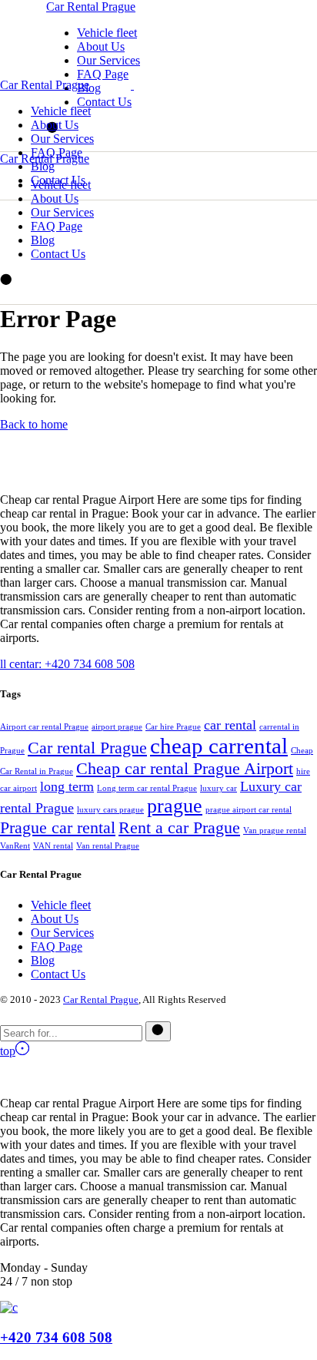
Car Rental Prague (90, 6)
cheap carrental (219, 745)
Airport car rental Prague (44, 727)
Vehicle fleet (61, 905)
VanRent (15, 846)
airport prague (117, 727)
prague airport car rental (248, 810)
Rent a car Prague (179, 827)
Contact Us (58, 974)
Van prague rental (274, 830)
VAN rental (53, 846)
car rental (230, 725)
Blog (43, 960)
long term (67, 786)
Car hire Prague (173, 727)
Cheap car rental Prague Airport (184, 768)
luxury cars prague (110, 810)
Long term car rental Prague (147, 788)
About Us (54, 918)
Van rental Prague (107, 846)
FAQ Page (56, 946)
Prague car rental (57, 827)
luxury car (218, 788)
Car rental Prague (87, 747)
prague (174, 806)
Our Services (62, 932)
